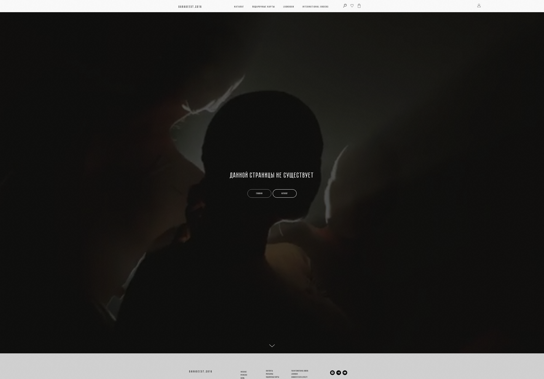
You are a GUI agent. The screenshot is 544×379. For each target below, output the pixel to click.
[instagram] (332, 374)
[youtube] (345, 374)
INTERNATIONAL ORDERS (315, 6)
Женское (244, 371)
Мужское (244, 374)
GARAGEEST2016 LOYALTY (299, 377)
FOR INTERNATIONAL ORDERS (299, 370)
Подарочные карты (263, 6)
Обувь (243, 378)
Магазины (269, 373)
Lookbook (288, 6)
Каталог (239, 6)
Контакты (269, 370)
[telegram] (338, 374)
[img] (359, 6)
